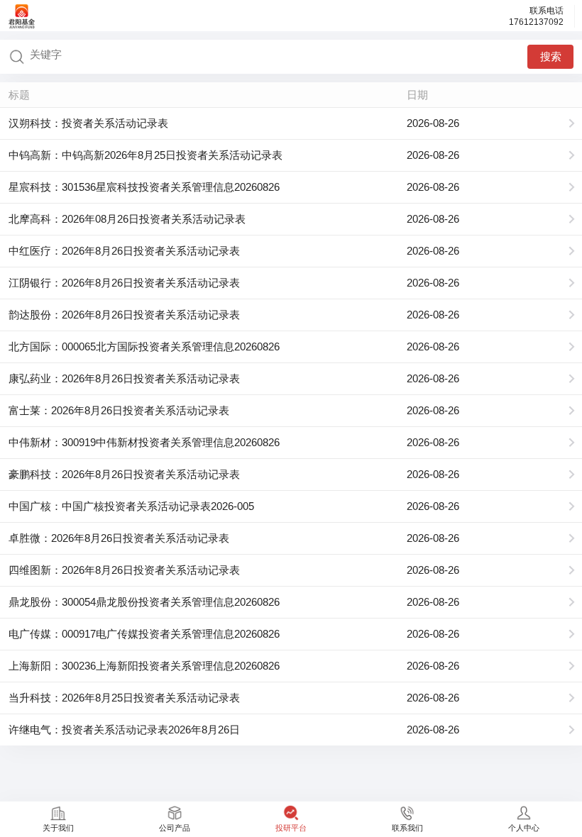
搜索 (550, 56)
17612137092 (536, 22)
